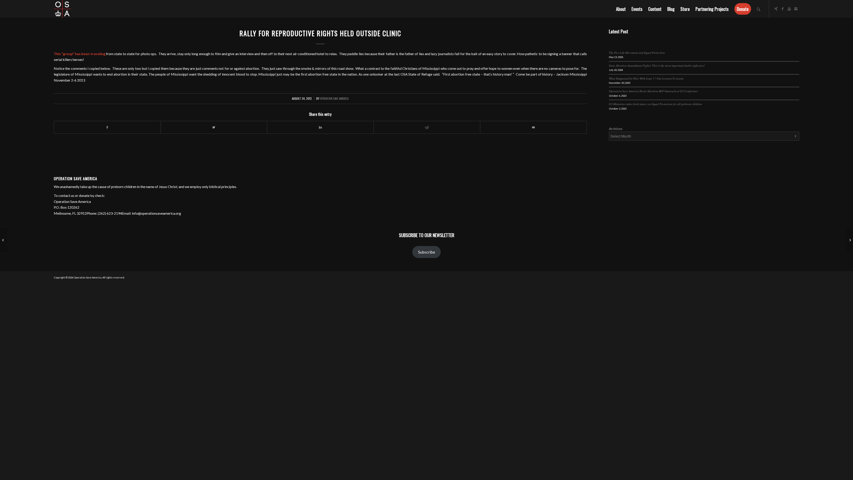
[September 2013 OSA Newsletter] (3, 240)
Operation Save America (334, 98)
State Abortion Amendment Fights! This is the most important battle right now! (657, 65)
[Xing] (776, 8)
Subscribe (426, 252)
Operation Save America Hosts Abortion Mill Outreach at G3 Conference (653, 91)
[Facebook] (782, 8)
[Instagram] (796, 8)
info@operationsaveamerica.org (156, 213)
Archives (615, 129)
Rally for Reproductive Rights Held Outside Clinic (320, 33)
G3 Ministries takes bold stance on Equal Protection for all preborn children (655, 104)
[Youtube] (789, 8)
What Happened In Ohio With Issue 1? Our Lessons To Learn (646, 78)
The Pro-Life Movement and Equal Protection (637, 52)
